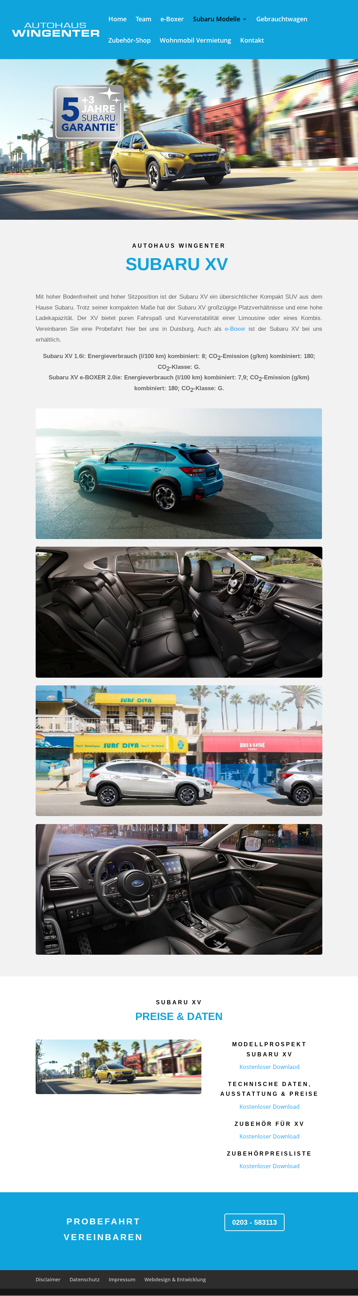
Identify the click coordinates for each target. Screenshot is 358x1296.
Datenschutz (85, 1279)
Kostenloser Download (269, 1107)
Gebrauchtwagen (281, 19)
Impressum (122, 1279)
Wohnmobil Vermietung (195, 41)
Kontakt (252, 41)
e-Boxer (172, 19)
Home (117, 19)
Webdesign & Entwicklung (175, 1279)
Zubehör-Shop (129, 41)
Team (143, 19)
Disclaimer (48, 1279)
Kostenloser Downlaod (269, 1067)
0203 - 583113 (254, 1222)
